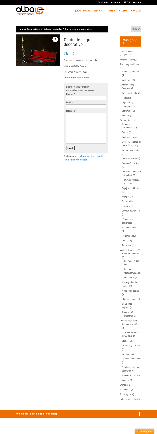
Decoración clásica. (130, 163)
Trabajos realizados (128, 399)
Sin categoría (125, 394)
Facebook (103, 2)
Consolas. (126, 354)
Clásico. (125, 341)
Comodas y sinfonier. (131, 345)
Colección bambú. (130, 93)
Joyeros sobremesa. (131, 210)
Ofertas (123, 11)
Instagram (116, 2)
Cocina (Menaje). (127, 84)
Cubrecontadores (129, 158)
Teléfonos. (126, 245)
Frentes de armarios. (131, 71)
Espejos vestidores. (130, 188)
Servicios (99, 11)
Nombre (70, 94)
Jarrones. (126, 206)
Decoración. (33, 29)
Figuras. (125, 201)
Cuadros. (128, 175)
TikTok (127, 2)
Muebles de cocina (128, 250)
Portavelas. (127, 236)
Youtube (137, 2)
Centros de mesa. (129, 137)
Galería (111, 11)
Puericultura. (125, 389)
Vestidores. (127, 80)
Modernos (128, 316)
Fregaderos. (129, 277)
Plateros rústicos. (130, 299)
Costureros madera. (130, 150)
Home (22, 29)
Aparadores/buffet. (130, 324)
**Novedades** (127, 59)
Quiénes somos (82, 11)
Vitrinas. (125, 380)
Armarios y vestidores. (129, 64)
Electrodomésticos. (130, 253)
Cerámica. (126, 88)
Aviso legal (22, 413)
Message (71, 111)
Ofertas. (123, 385)
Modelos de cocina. (130, 291)
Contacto (136, 11)
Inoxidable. (126, 98)
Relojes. (125, 240)
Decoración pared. (130, 171)
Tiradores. (126, 312)
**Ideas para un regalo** (91, 156)
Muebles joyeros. (129, 375)
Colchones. (125, 115)
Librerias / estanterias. (131, 358)
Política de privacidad (43, 413)
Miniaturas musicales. (51, 29)
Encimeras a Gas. (131, 261)
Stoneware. (127, 111)
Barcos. (125, 132)
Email (69, 102)
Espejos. (126, 196)
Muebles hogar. (126, 320)
